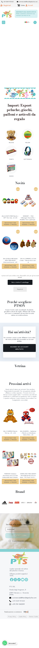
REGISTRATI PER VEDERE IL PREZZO (10, 188)
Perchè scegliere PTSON (19, 268)
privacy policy (28, 505)
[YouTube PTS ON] (22, 543)
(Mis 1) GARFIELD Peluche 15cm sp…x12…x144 (10, 396)
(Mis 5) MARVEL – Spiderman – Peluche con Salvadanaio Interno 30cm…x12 (28, 397)
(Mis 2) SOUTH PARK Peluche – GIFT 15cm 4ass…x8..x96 (10, 181)
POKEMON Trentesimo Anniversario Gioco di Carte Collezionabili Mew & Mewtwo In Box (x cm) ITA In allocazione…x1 (10, 440)
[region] (19, 37)
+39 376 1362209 (18, 568)
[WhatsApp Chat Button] (5, 643)
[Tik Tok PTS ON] (19, 543)
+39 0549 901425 (18, 565)
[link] (20, 57)
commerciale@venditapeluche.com (24, 562)
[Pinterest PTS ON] (26, 543)
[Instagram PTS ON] (15, 543)
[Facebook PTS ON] (11, 543)
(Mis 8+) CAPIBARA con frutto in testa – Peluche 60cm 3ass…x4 (28, 224)
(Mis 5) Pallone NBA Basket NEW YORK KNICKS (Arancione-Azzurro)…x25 (10, 224)
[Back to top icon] (33, 643)
